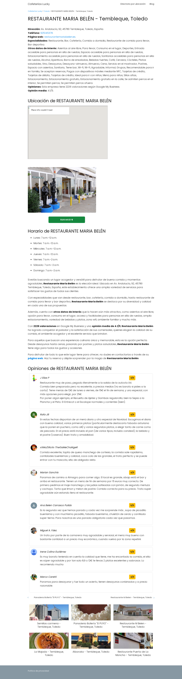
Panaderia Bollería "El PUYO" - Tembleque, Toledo (58, 597)
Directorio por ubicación (133, 3)
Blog (152, 3)
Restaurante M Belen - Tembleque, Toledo (131, 597)
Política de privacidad (38, 671)
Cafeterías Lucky (39, 4)
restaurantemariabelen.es (59, 36)
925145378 (47, 33)
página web (35, 358)
